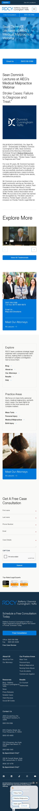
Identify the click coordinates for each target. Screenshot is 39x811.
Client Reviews (8, 698)
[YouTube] (35, 776)
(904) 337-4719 (8, 764)
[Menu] (34, 9)
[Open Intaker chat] (13, 810)
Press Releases (8, 692)
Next (32, 249)
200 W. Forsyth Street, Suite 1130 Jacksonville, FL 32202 (12, 759)
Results (22, 680)
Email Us (10, 61)
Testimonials (24, 685)
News (5, 689)
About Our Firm (8, 659)
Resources (7, 680)
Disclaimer (17, 784)
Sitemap (5, 786)
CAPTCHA (6, 550)
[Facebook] (3, 776)
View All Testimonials (19, 257)
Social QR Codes (9, 701)
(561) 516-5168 (29, 15)
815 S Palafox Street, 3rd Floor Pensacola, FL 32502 (12, 731)
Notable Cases (8, 695)
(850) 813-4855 (8, 735)
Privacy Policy (26, 784)
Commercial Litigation (27, 674)
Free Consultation (9, 15)
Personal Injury (25, 662)
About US (6, 656)
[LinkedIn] (11, 776)
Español (5, 2)
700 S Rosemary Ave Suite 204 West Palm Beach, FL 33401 (12, 744)
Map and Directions (13, 312)
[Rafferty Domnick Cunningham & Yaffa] (15, 9)
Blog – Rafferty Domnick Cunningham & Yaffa (11, 684)
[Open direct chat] (33, 782)
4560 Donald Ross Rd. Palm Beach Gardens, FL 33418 (11, 718)
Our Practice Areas (27, 656)
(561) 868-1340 (8, 749)
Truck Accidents (25, 671)
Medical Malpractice (25, 153)
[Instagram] (27, 776)
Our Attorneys (7, 662)
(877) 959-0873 (19, 305)
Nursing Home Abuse (27, 668)
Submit (19, 565)
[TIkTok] (19, 776)
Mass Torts (23, 659)
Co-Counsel (24, 683)
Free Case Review (9, 645)
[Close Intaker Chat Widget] (36, 782)
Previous (3, 249)
